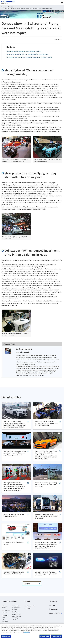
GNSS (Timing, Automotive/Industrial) (16, 607)
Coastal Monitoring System (5, 621)
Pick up (52, 605)
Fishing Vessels (6, 610)
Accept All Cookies (44, 636)
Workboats (5, 613)
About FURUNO (54, 613)
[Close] (61, 626)
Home (2, 7)
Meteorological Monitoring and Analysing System (16, 617)
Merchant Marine (4, 606)
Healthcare (15, 612)
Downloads (27, 608)
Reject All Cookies (56, 636)
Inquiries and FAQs (29, 606)
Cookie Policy (26, 632)
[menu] (62, 2)
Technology (53, 601)
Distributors (53, 609)
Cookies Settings (6, 636)
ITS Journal (10, 7)
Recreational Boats (5, 616)
